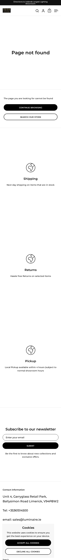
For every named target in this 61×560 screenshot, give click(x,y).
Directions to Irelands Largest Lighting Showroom (30, 3)
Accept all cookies (28, 543)
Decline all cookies (28, 551)
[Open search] (37, 10)
